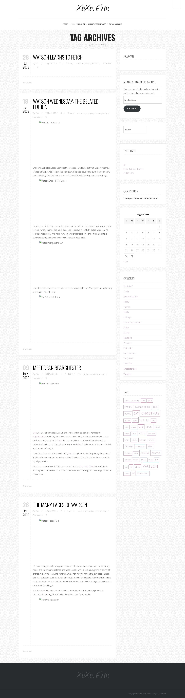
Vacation (127, 374)
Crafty (126, 291)
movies (134, 440)
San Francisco (129, 353)
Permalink (107, 63)
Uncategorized (130, 368)
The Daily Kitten (87, 466)
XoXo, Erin (92, 9)
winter (127, 474)
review (145, 453)
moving (143, 440)
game (126, 427)
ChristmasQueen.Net (97, 24)
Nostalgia (127, 337)
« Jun (125, 261)
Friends (126, 307)
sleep (97, 511)
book (155, 407)
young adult (143, 473)
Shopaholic (128, 358)
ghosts (133, 427)
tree (126, 467)
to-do (150, 460)
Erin (37, 63)
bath (143, 400)
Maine (126, 332)
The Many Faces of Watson (60, 505)
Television (127, 363)
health (149, 427)
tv (131, 467)
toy (90, 374)
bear (80, 374)
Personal (127, 343)
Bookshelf (128, 286)
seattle (156, 453)
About (65, 24)
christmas (150, 413)
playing (88, 63)
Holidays (127, 317)
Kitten (69, 63)
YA (133, 473)
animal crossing (132, 400)
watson (95, 63)
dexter (144, 420)
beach (150, 400)
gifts (141, 427)
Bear (35, 432)
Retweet (132, 169)
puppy (136, 453)
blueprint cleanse (142, 407)
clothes (127, 420)
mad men (151, 434)
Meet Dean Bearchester (57, 367)
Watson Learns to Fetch (58, 57)
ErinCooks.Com (115, 24)
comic (135, 420)
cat (77, 63)
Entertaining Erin (130, 296)
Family (126, 301)
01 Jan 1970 (128, 173)
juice (134, 433)
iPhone (127, 434)
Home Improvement (132, 322)
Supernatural (39, 436)
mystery (151, 440)
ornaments (140, 446)
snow (135, 460)
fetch (82, 63)
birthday (128, 407)
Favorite (140, 169)
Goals (126, 312)
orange (84, 113)
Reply (125, 169)
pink (150, 446)
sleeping (97, 113)
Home (81, 44)
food (153, 420)
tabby (104, 113)
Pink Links (127, 348)
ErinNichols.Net (78, 24)
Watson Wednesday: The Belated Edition (65, 103)
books (128, 413)
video (95, 374)
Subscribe (132, 108)
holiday (157, 427)
